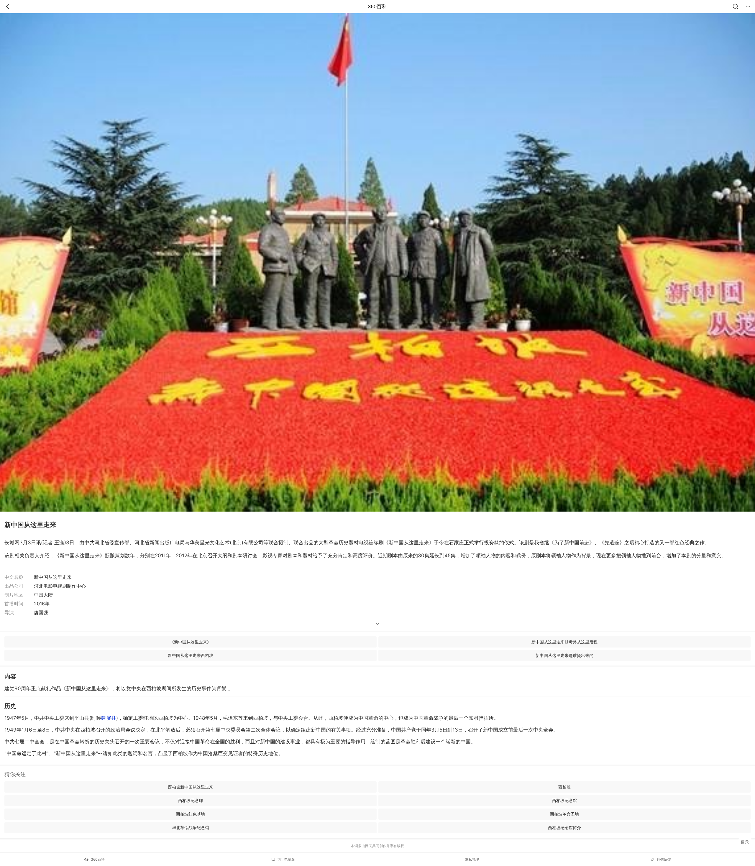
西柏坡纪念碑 (190, 800)
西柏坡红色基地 (190, 813)
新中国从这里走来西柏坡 (190, 655)
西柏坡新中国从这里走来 (190, 786)
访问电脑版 (286, 859)
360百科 (377, 6)
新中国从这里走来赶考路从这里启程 (564, 641)
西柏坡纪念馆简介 (564, 827)
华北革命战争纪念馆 (190, 827)
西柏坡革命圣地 (564, 813)
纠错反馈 (664, 859)
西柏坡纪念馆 (564, 800)
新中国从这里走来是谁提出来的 (564, 655)
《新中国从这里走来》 (190, 641)
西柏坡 (564, 786)
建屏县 (108, 718)
